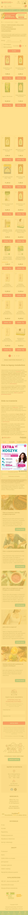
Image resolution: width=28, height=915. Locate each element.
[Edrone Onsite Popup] (14, 457)
